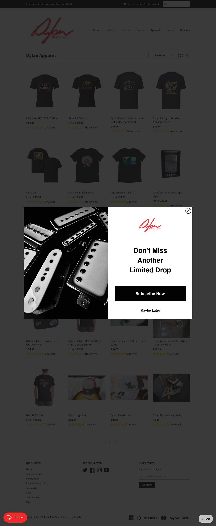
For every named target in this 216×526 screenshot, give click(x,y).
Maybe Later (150, 310)
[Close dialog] (188, 211)
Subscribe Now (150, 293)
